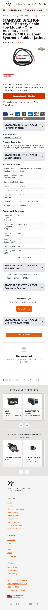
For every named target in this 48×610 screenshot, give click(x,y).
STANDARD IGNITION (12, 137)
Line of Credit (12, 512)
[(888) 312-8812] (40, 4)
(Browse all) (24, 437)
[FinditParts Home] (9, 4)
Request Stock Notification (24, 96)
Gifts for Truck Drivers (15, 528)
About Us (11, 540)
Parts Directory (13, 522)
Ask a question (24, 335)
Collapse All (24, 119)
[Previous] (21, 425)
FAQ (9, 549)
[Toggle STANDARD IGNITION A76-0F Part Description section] (42, 126)
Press (9, 553)
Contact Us (11, 556)
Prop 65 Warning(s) (31, 380)
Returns (10, 506)
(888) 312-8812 (13, 587)
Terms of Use (12, 567)
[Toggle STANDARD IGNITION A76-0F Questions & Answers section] (42, 321)
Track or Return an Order (17, 580)
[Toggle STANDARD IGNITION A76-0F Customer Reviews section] (42, 287)
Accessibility (12, 573)
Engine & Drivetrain (34, 10)
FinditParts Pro (13, 515)
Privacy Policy (12, 570)
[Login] (35, 4)
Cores (9, 502)
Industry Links (13, 519)
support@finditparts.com (17, 584)
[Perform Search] (29, 4)
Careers (10, 546)
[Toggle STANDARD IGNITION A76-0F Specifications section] (42, 156)
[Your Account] (35, 4)
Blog (9, 543)
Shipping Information (15, 509)
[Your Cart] (45, 4)
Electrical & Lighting (12, 10)
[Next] (27, 425)
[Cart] (45, 4)
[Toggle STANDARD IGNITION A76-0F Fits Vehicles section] (42, 267)
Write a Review (21, 42)
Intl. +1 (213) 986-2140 (16, 590)
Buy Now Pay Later (14, 525)
